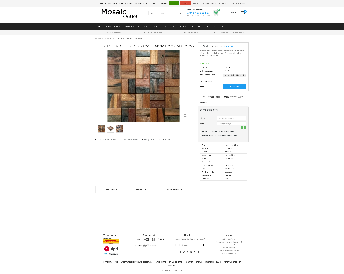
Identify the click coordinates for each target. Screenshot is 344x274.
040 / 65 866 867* (195, 155)
